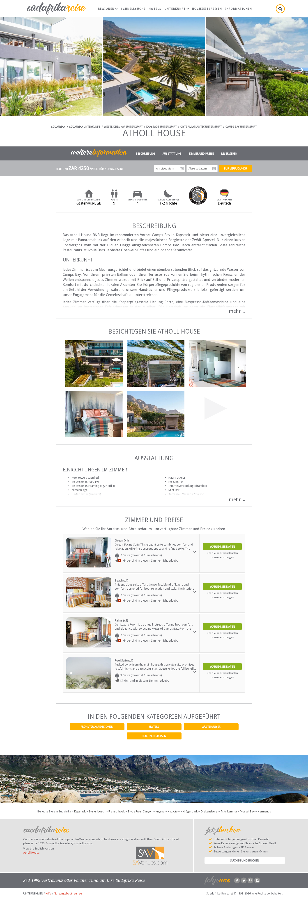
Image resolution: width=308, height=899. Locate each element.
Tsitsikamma (229, 811)
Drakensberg (209, 811)
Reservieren (229, 153)
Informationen (238, 8)
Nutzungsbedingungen (68, 893)
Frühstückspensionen (97, 726)
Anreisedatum (182, 168)
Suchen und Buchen (244, 860)
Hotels (154, 726)
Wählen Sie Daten (222, 546)
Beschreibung (145, 153)
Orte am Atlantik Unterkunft (201, 126)
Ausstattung (172, 153)
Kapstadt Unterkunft (161, 126)
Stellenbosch (97, 811)
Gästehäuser (211, 726)
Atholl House (31, 852)
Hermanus (264, 811)
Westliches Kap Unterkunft (123, 126)
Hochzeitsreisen (154, 736)
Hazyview (174, 811)
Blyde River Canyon (140, 811)
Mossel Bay (247, 811)
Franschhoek (116, 811)
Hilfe (48, 893)
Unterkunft (175, 8)
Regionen (106, 8)
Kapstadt (80, 811)
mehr (235, 311)
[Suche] (280, 8)
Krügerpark (190, 811)
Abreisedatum (214, 168)
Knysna (160, 811)
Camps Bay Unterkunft (241, 126)
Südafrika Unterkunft (84, 126)
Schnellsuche (133, 8)
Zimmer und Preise (201, 153)
